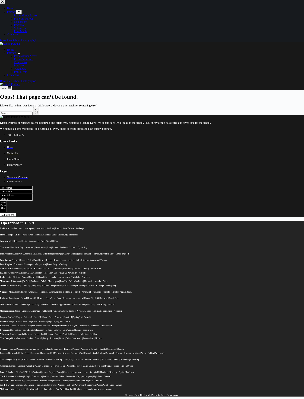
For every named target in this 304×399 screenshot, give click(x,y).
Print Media (20, 71)
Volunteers (20, 68)
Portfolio (19, 65)
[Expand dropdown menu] (19, 53)
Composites (20, 62)
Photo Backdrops (23, 59)
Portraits (11, 52)
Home (10, 49)
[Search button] (36, 111)
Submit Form (8, 215)
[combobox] (16, 113)
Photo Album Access (25, 55)
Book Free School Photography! (18, 80)
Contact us (13, 74)
